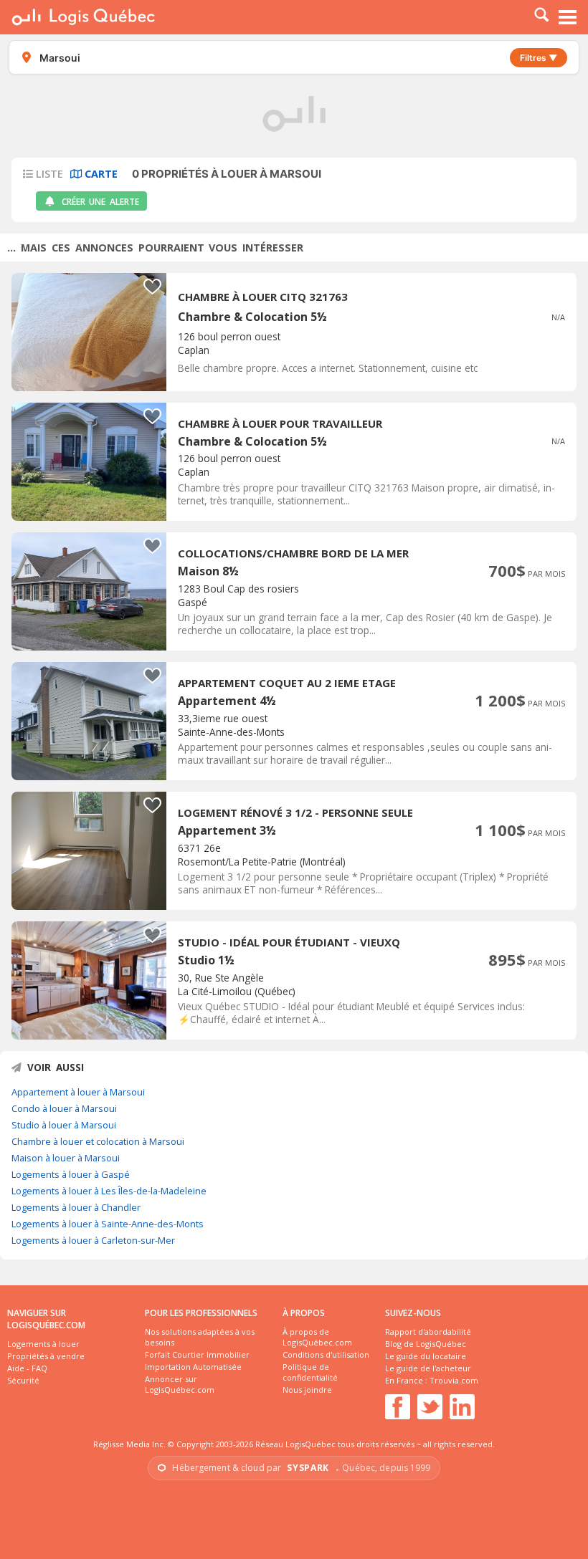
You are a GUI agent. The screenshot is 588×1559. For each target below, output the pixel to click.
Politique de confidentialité (310, 1372)
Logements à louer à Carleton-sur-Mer (93, 1240)
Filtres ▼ (538, 57)
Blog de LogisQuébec (425, 1343)
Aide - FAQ (27, 1368)
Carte (100, 174)
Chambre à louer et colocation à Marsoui (97, 1141)
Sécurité (23, 1380)
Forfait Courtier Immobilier (197, 1354)
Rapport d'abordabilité (428, 1331)
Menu (568, 17)
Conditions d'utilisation (326, 1354)
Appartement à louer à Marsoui (78, 1091)
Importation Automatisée (193, 1366)
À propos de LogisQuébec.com (317, 1337)
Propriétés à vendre (46, 1356)
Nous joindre (307, 1389)
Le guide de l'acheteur (428, 1368)
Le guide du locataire (425, 1356)
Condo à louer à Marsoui (64, 1108)
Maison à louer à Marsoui (65, 1157)
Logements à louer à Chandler (76, 1207)
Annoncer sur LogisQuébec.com (179, 1384)
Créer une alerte (100, 202)
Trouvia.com (454, 1380)
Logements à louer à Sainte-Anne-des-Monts (107, 1223)
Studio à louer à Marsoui (63, 1124)
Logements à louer (43, 1343)
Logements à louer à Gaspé (70, 1174)
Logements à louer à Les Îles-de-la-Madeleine (109, 1190)
